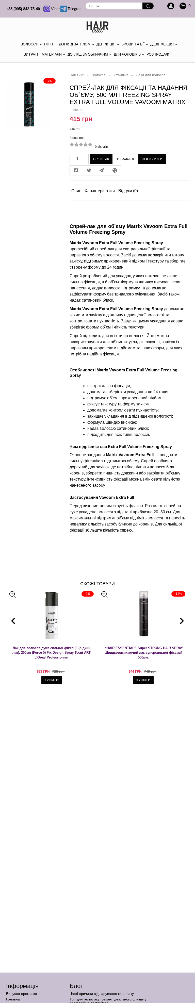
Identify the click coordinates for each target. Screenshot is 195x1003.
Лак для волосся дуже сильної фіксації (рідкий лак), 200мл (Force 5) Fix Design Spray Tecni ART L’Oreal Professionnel (51, 652)
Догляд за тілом (76, 44)
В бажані (125, 159)
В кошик (101, 159)
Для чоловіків (129, 54)
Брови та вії (134, 44)
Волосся (31, 44)
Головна (13, 999)
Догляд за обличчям (89, 54)
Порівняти (152, 159)
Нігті (50, 44)
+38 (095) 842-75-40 (24, 9)
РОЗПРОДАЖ (158, 54)
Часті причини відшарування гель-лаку (102, 994)
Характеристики (100, 191)
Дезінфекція (163, 44)
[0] (183, 6)
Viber (54, 9)
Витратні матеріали (44, 54)
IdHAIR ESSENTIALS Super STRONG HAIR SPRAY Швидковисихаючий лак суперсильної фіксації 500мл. (143, 652)
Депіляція (107, 44)
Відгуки (128, 191)
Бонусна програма (21, 994)
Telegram (73, 9)
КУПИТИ (51, 680)
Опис (76, 191)
